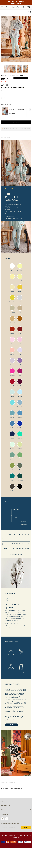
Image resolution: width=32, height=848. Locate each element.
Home (2, 12)
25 (14, 539)
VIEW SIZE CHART (8, 91)
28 (17, 539)
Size (6, 91)
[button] (4, 81)
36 (25, 539)
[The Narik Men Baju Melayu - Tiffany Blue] (5, 111)
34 (19, 544)
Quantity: (3, 98)
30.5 (20, 539)
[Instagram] (6, 818)
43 (28, 544)
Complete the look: (6, 104)
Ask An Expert (18, 788)
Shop (7, 12)
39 (28, 539)
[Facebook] (2, 818)
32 (17, 544)
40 (25, 544)
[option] (16, 39)
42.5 (20, 548)
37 (22, 544)
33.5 (23, 539)
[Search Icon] (7, 7)
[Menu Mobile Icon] (2, 7)
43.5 (25, 548)
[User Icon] (23, 7)
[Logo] (15, 7)
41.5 (14, 548)
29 (14, 544)
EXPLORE (11, 724)
